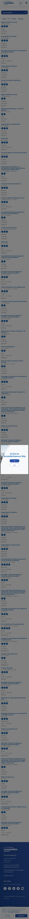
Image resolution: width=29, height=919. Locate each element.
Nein (14, 465)
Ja (14, 461)
